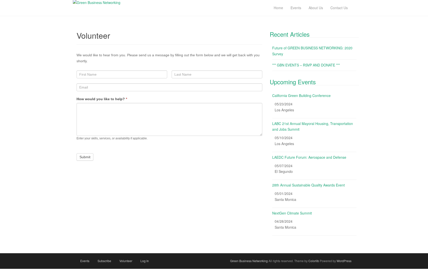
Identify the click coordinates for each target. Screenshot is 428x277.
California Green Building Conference (301, 95)
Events (84, 261)
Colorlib (313, 261)
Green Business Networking (249, 261)
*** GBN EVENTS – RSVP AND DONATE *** (306, 64)
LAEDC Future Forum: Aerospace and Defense (309, 157)
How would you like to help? (102, 99)
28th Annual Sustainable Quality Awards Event (308, 185)
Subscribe (104, 261)
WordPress (344, 261)
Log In (144, 261)
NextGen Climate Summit (292, 213)
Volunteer (125, 261)
